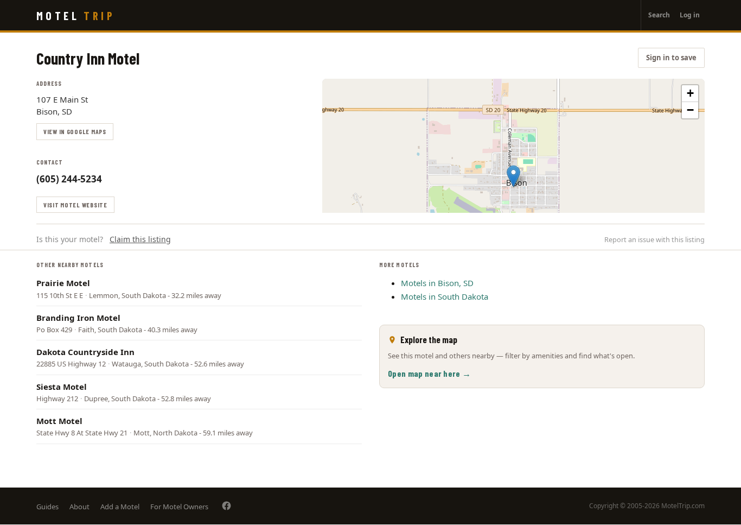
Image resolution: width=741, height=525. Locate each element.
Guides (47, 506)
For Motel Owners (179, 506)
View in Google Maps (74, 131)
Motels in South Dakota (444, 296)
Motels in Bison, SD (437, 282)
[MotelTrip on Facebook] (226, 505)
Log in (690, 15)
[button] (513, 176)
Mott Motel (59, 420)
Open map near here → (429, 373)
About (79, 506)
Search (659, 15)
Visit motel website (75, 204)
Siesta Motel (61, 386)
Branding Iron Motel (78, 317)
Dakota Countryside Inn (85, 351)
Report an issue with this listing (654, 239)
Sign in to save (671, 57)
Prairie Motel (63, 282)
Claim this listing (140, 239)
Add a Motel (119, 506)
